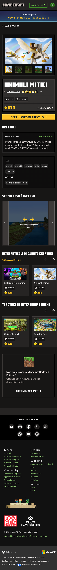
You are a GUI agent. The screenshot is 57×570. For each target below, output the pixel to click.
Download (34, 477)
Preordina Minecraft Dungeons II (27, 18)
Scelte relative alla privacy (31, 565)
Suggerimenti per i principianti (41, 464)
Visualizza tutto (10, 260)
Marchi (23, 561)
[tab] (8, 69)
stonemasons (13, 91)
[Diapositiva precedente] (45, 259)
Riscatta (33, 491)
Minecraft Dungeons (11, 459)
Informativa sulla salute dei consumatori (31, 557)
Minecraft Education (11, 466)
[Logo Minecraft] (13, 5)
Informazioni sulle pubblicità (39, 561)
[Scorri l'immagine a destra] (51, 223)
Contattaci (34, 480)
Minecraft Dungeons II (12, 456)
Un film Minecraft (10, 486)
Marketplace (12, 26)
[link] (11, 426)
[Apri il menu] (52, 5)
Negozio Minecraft (37, 456)
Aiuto (32, 467)
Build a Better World (11, 483)
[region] (28, 223)
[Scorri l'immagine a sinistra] (5, 223)
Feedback (34, 470)
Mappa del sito (35, 474)
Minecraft (7, 453)
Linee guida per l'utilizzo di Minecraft (17, 536)
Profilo (32, 488)
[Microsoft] (49, 551)
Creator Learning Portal (12, 474)
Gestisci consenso (40, 536)
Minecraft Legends (11, 463)
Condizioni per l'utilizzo (10, 561)
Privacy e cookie (8, 557)
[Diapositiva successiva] (53, 259)
